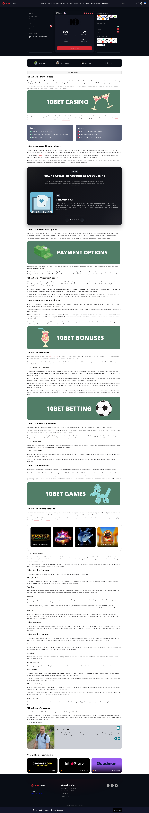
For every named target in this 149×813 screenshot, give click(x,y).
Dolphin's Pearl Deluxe (85, 544)
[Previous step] (67, 220)
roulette (36, 520)
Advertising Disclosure (74, 790)
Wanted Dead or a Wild (40, 544)
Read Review (52, 770)
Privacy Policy (65, 796)
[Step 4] (76, 219)
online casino (66, 120)
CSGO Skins (85, 3)
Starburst (63, 544)
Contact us (64, 793)
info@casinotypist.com (38, 793)
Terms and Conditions (64, 790)
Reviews (105, 3)
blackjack (42, 155)
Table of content (74, 72)
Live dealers (96, 3)
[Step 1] (70, 219)
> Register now (74, 48)
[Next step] (82, 220)
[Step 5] (78, 219)
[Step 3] (74, 219)
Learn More (117, 810)
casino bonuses (53, 356)
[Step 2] (72, 219)
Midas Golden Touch (107, 544)
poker (48, 520)
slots (116, 118)
